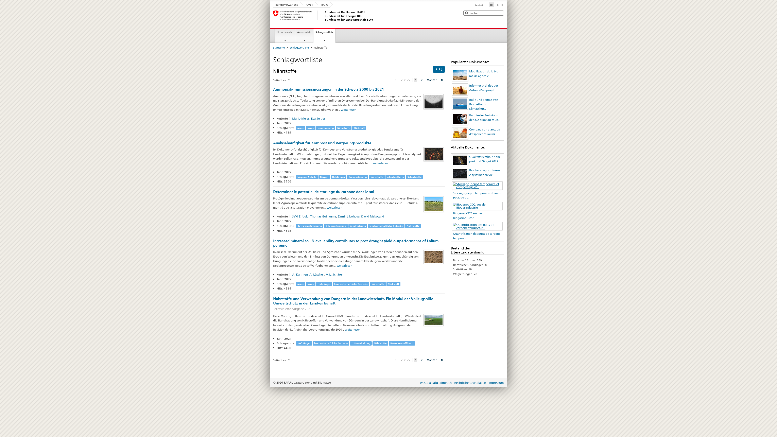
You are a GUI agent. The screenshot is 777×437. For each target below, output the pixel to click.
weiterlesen (349, 109)
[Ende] (442, 80)
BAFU (324, 4)
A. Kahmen (300, 274)
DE (492, 4)
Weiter (432, 80)
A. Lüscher (316, 274)
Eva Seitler (318, 118)
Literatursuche (285, 32)
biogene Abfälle (306, 176)
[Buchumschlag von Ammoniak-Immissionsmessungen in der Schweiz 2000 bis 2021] (434, 101)
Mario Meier (300, 118)
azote (300, 127)
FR (497, 4)
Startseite (279, 47)
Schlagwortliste (324, 32)
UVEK (309, 4)
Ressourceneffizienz (402, 343)
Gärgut (324, 176)
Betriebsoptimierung (309, 225)
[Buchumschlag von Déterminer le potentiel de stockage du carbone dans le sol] (434, 203)
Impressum (496, 383)
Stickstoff (359, 127)
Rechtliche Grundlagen (470, 383)
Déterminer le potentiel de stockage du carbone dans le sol (323, 191)
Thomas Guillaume (323, 216)
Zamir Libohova (349, 216)
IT (502, 4)
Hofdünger (338, 176)
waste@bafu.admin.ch (436, 383)
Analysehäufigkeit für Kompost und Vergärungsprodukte (322, 143)
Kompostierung (358, 176)
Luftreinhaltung (360, 343)
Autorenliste (304, 32)
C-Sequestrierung (336, 225)
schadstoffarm (395, 176)
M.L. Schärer (334, 274)
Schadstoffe (415, 176)
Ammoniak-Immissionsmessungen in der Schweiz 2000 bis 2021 (328, 89)
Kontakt (479, 5)
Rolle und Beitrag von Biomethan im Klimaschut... (483, 104)
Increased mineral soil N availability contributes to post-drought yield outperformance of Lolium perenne (356, 243)
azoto (311, 127)
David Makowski (372, 216)
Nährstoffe (343, 127)
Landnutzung (326, 127)
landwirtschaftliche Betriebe (386, 225)
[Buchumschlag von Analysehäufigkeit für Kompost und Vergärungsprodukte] (434, 154)
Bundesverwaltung (286, 4)
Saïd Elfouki (300, 216)
